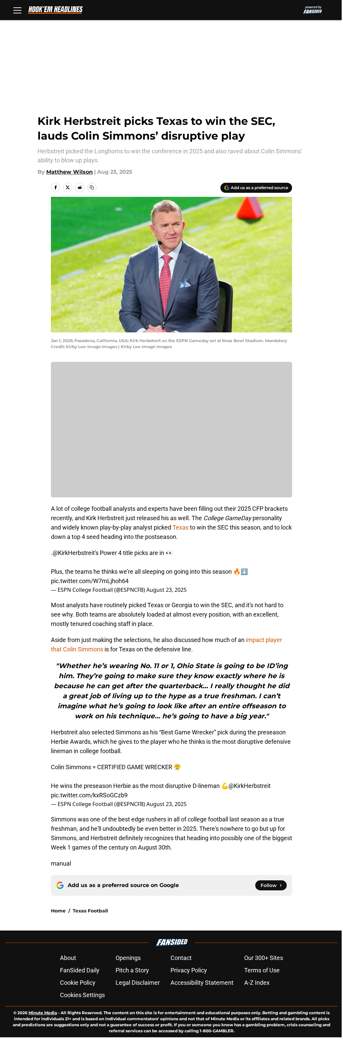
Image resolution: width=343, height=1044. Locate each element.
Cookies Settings (82, 994)
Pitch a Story (132, 970)
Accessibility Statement (201, 982)
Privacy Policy (188, 970)
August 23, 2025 (166, 589)
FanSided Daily (79, 970)
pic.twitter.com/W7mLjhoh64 (90, 580)
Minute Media (42, 1012)
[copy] (91, 187)
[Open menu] (17, 10)
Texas (180, 527)
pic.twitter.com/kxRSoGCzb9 (89, 795)
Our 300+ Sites (263, 957)
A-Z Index (257, 982)
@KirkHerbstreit (74, 552)
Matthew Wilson (69, 172)
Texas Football (90, 911)
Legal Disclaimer (138, 982)
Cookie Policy (77, 982)
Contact (181, 957)
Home (58, 911)
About (68, 957)
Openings (128, 957)
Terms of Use (262, 970)
